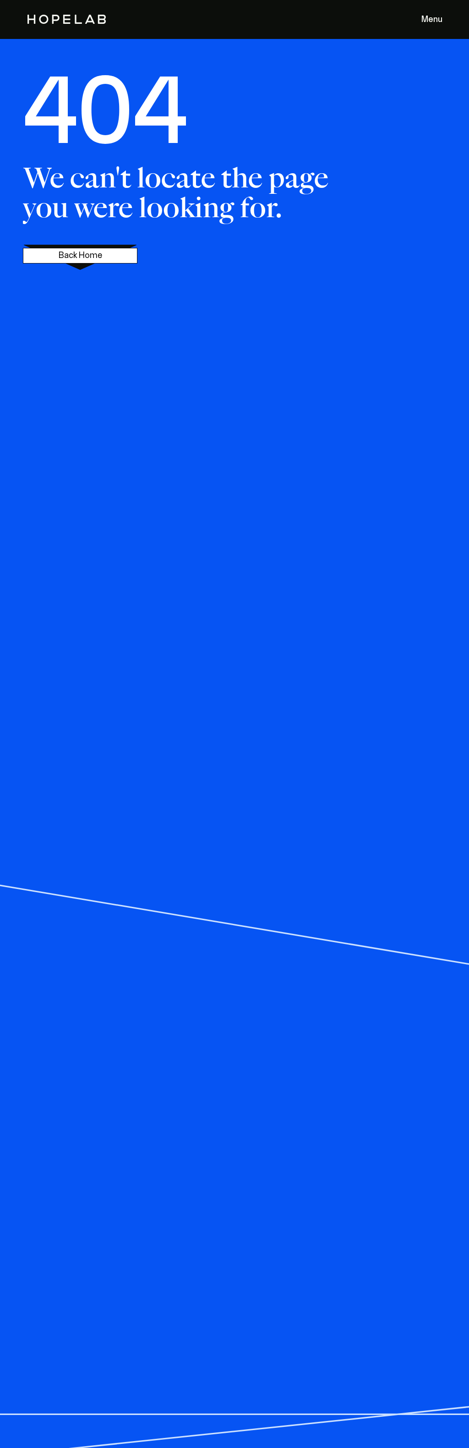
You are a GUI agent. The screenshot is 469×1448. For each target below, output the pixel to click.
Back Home (80, 256)
